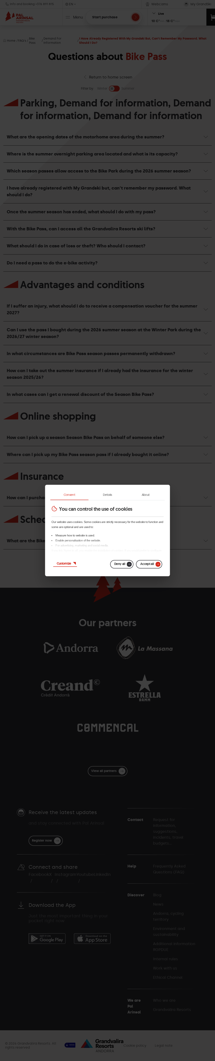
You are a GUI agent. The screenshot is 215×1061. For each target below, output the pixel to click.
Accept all (147, 564)
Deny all (119, 564)
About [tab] (146, 495)
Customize (64, 563)
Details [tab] (107, 495)
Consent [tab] (69, 495)
